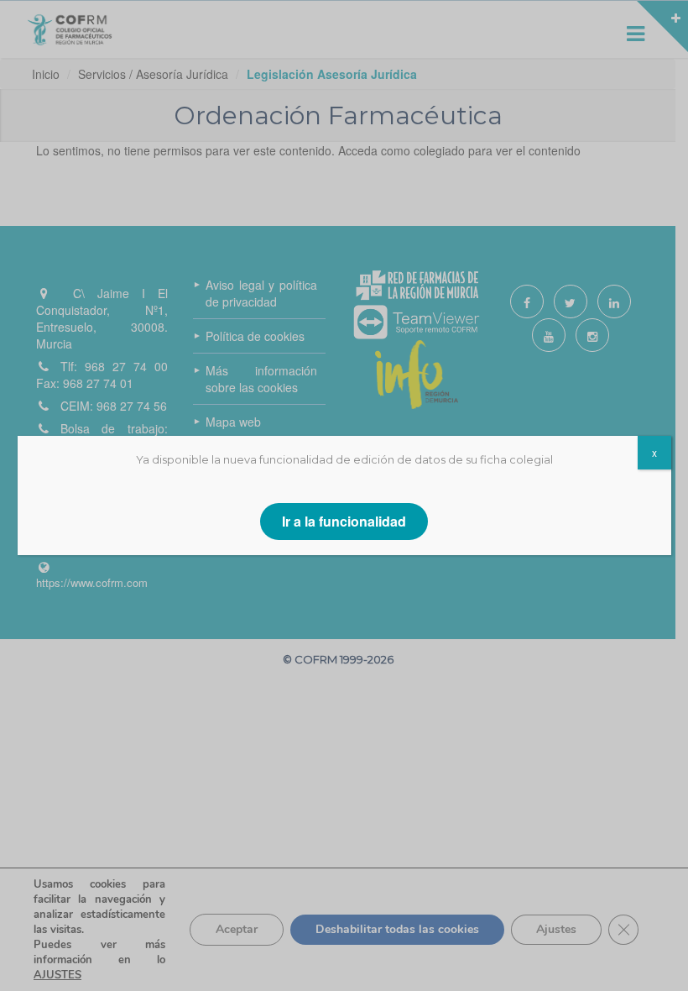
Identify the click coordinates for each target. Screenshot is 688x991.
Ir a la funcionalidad (344, 521)
